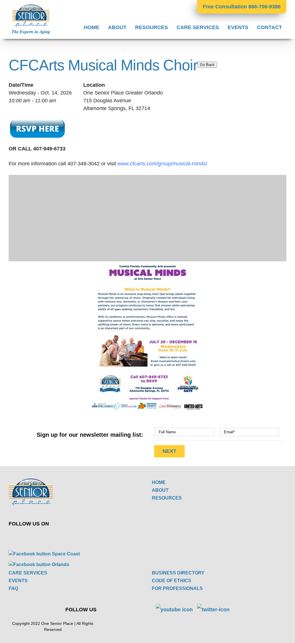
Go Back (207, 65)
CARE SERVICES (28, 572)
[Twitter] (71, 536)
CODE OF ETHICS (171, 580)
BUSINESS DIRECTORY (178, 572)
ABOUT (160, 490)
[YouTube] (85, 536)
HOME (159, 482)
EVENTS (18, 580)
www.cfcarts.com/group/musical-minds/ (163, 164)
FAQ (13, 588)
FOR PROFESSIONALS (177, 588)
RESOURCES (167, 498)
